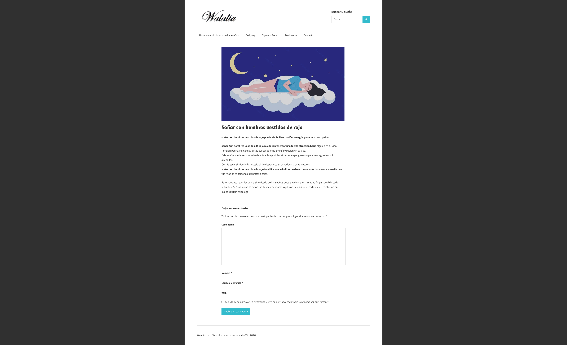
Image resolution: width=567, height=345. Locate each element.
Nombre (226, 273)
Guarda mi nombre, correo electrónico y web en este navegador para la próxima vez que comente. (277, 302)
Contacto (308, 35)
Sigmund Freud (270, 35)
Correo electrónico (232, 283)
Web (224, 293)
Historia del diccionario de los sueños (219, 35)
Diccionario (291, 35)
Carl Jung (250, 35)
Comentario (228, 225)
